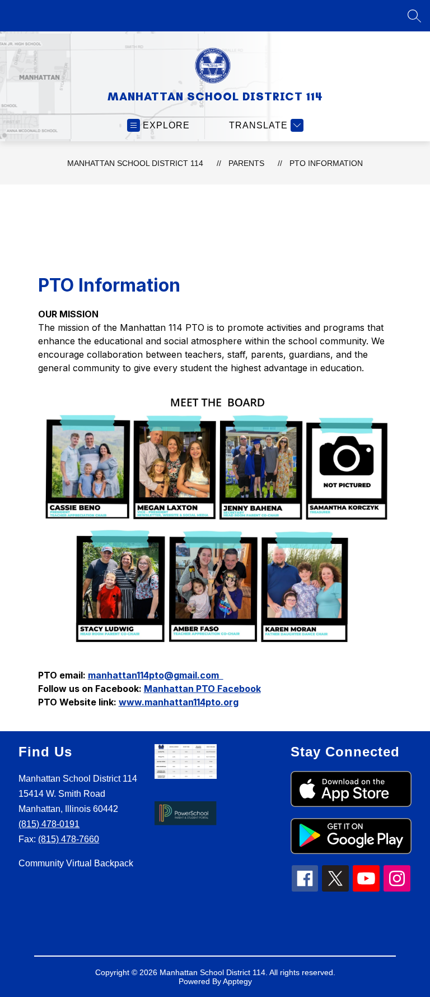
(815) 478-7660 (68, 839)
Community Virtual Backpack (75, 863)
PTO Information (326, 163)
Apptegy (237, 981)
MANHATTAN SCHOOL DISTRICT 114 (135, 163)
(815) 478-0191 (49, 824)
